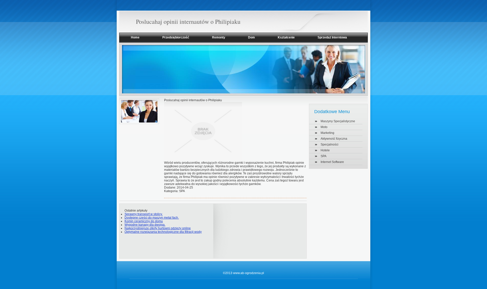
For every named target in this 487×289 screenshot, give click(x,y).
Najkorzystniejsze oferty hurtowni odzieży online (158, 228)
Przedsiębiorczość (175, 37)
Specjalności (329, 144)
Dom (251, 37)
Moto (324, 127)
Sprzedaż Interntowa (332, 37)
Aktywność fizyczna (334, 138)
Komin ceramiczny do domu (144, 221)
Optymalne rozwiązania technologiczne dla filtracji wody (163, 232)
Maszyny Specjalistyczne (338, 121)
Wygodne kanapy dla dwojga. (145, 224)
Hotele (325, 150)
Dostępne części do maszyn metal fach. (152, 217)
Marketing (327, 133)
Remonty (218, 37)
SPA (323, 156)
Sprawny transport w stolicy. (144, 214)
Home (135, 37)
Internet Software (332, 162)
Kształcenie (286, 37)
